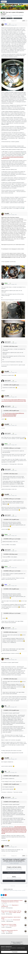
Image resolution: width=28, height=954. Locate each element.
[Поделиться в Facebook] (4, 895)
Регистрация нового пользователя (14, 872)
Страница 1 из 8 (14, 20)
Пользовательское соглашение (16, 944)
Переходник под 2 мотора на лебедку (8, 924)
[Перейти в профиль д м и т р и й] (2, 342)
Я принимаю (14, 951)
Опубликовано (11, 25)
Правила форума (17, 943)
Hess (4, 15)
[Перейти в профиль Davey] (2, 283)
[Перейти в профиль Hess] (2, 24)
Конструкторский (16, 919)
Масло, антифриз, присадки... (15, 912)
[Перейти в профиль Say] (2, 706)
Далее (24, 20)
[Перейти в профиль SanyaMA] (2, 214)
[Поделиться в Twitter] (1, 895)
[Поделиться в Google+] (6, 895)
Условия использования (5, 949)
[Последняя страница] (26, 21)
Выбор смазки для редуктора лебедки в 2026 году (11, 911)
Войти (14, 880)
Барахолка (10, 931)
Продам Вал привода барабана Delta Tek (9, 930)
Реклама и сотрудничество (16, 942)
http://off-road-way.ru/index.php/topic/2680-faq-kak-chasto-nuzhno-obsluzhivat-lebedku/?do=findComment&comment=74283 (13, 415)
